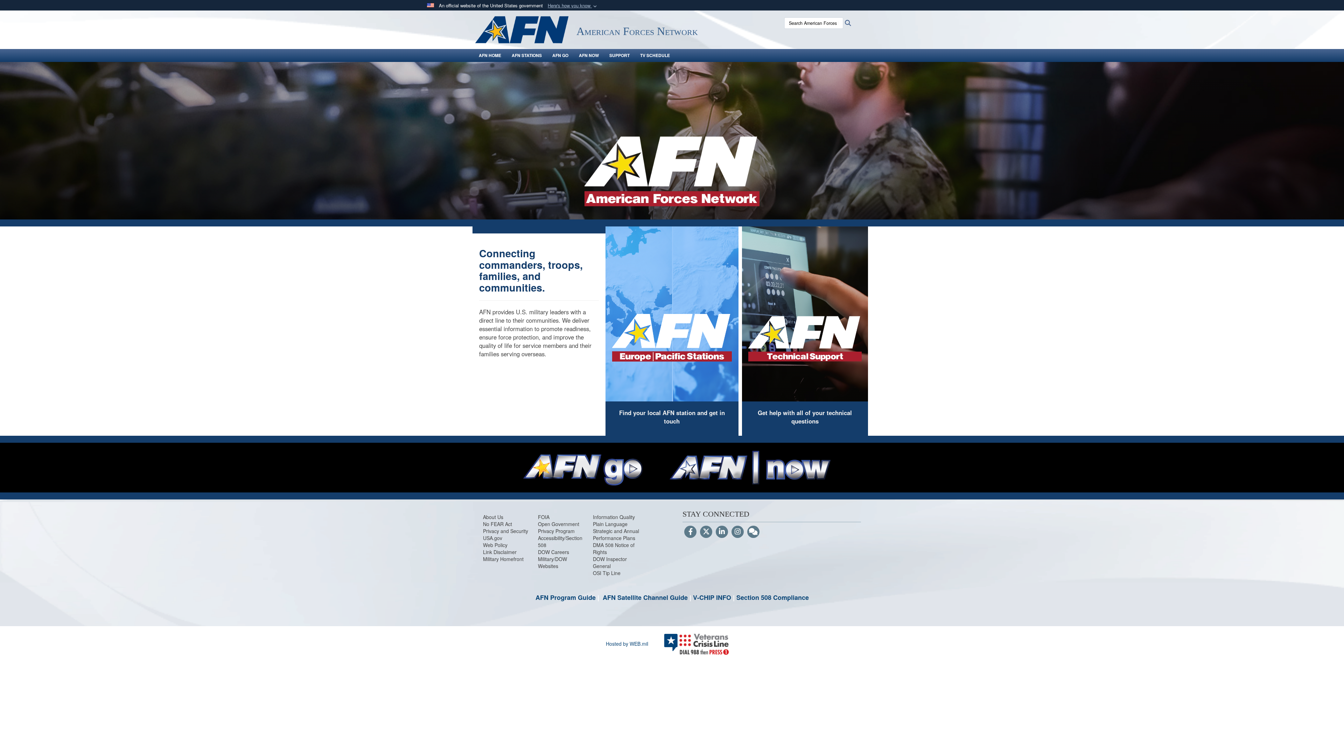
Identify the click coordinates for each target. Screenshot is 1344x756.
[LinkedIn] (722, 532)
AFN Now (589, 55)
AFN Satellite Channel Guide (645, 597)
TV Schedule (655, 55)
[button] (573, 5)
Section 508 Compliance (772, 597)
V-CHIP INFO (712, 597)
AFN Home (490, 55)
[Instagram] (738, 532)
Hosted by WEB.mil (627, 643)
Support (619, 55)
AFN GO (560, 55)
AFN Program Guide (566, 597)
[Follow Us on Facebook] (690, 532)
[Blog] (753, 532)
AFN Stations (527, 55)
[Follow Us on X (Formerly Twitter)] (706, 532)
